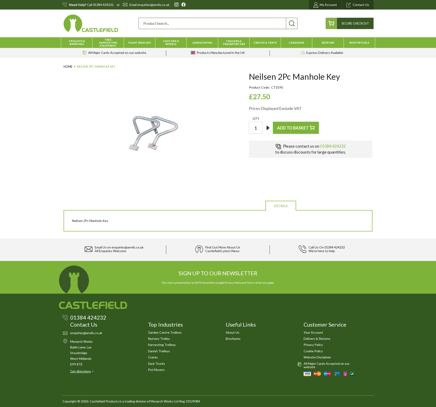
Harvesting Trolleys (162, 345)
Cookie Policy (313, 351)
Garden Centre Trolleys (165, 332)
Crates (153, 357)
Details (281, 206)
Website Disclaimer (317, 357)
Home (68, 66)
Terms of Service (257, 282)
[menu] (218, 42)
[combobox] (218, 23)
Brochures (233, 338)
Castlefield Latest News (222, 251)
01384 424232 (103, 4)
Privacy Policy (233, 282)
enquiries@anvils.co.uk (153, 4)
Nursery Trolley (159, 338)
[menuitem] (76, 42)
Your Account (313, 332)
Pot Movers (156, 370)
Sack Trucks (156, 363)
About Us (232, 332)
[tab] (280, 205)
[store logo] (91, 23)
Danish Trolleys (159, 351)
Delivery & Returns (317, 338)
